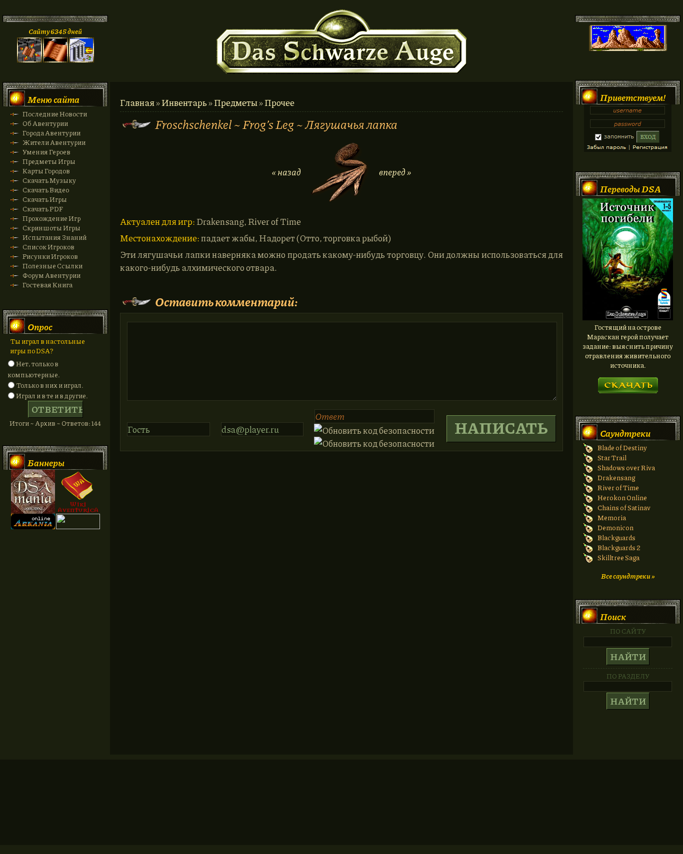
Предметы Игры (49, 161)
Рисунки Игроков (50, 256)
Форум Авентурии (51, 275)
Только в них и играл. (50, 385)
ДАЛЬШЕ (628, 382)
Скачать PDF (42, 208)
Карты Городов (46, 170)
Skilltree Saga (619, 557)
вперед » (395, 171)
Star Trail (612, 457)
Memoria (612, 517)
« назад (286, 171)
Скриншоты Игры (51, 227)
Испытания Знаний (54, 237)
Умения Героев (46, 151)
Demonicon (616, 527)
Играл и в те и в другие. (52, 395)
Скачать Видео (45, 189)
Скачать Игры (44, 199)
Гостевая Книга (47, 284)
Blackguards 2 (619, 547)
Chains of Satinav (624, 507)
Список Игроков (48, 246)
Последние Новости (54, 113)
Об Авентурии (45, 123)
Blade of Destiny (622, 447)
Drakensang (616, 477)
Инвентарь (184, 102)
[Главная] (29, 59)
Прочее (279, 102)
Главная (137, 102)
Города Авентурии (51, 132)
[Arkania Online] (33, 526)
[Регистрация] (55, 59)
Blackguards (617, 537)
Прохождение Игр (51, 218)
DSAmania (33, 492)
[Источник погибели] (627, 317)
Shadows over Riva (626, 467)
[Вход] (81, 59)
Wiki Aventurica (78, 492)
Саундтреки (625, 433)
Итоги (19, 423)
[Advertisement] (342, 812)
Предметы (236, 102)
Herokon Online (622, 497)
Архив (45, 423)
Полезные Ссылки (52, 265)
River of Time (618, 487)
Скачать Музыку (49, 180)
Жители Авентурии (54, 142)
